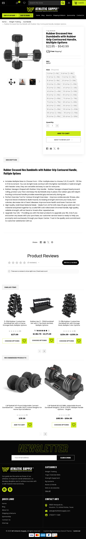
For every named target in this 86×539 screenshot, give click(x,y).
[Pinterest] (58, 148)
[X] (54, 148)
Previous (6, 80)
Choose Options (12, 341)
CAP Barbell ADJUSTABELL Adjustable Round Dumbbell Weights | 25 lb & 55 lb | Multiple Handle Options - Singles (64, 407)
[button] (38, 262)
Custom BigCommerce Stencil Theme (57, 531)
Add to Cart (19, 425)
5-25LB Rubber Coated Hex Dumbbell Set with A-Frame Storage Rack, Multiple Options (15, 323)
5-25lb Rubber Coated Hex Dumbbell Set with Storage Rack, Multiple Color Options (69, 323)
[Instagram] (10, 489)
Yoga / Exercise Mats (52, 475)
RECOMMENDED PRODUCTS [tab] (15, 358)
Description (11, 160)
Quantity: (50, 122)
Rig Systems (49, 481)
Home (38, 15)
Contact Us (80, 15)
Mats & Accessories (52, 488)
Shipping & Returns (59, 15)
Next (39, 80)
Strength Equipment (52, 478)
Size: (52, 70)
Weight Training (51, 472)
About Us (49, 15)
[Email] (51, 148)
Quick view (15, 306)
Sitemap (5, 523)
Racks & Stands (50, 485)
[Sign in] (69, 3)
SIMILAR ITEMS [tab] (10, 287)
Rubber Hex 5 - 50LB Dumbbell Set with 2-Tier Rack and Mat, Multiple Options (42, 323)
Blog (43, 15)
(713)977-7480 (54, 515)
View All (47, 491)
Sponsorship (71, 15)
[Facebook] (47, 148)
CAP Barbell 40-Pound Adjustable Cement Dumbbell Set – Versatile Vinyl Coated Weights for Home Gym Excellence (22, 407)
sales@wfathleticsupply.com (59, 511)
